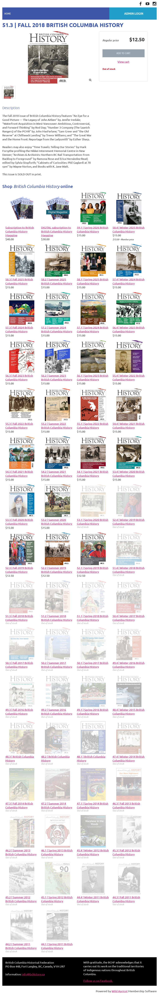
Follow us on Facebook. (98, 980)
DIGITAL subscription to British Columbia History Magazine (56, 231)
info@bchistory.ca (33, 974)
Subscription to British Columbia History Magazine (19, 231)
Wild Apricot (120, 991)
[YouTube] (147, 4)
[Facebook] (140, 4)
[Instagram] (154, 4)
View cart (123, 61)
